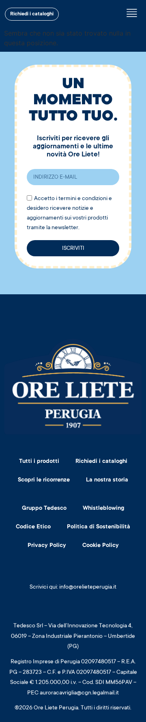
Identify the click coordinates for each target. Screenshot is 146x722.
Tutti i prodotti (39, 461)
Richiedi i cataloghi (101, 461)
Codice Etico (33, 527)
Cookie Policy (100, 546)
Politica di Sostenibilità (98, 527)
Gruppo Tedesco (44, 508)
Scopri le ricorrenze (44, 480)
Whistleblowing (103, 508)
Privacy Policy (47, 546)
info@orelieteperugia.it (87, 587)
